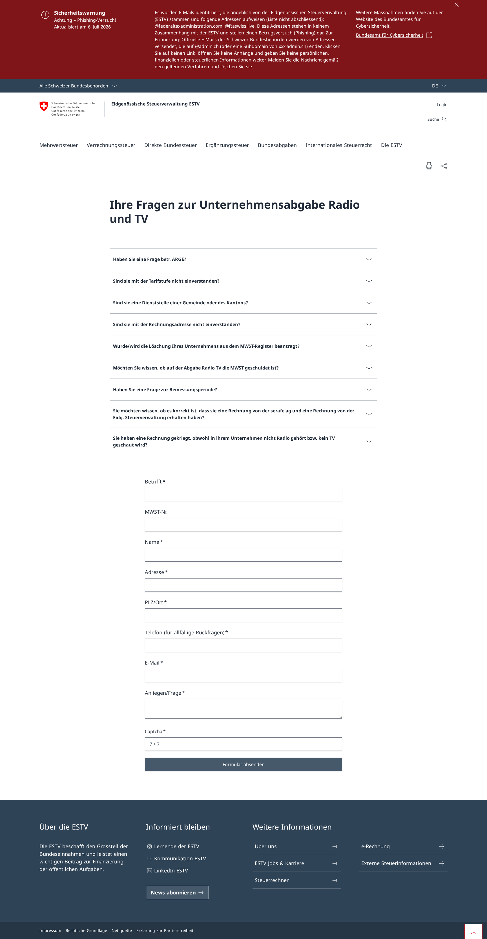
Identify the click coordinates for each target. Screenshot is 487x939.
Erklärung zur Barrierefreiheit (164, 930)
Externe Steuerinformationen (396, 863)
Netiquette (122, 930)
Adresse (154, 572)
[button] (58, 145)
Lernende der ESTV (176, 846)
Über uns (266, 846)
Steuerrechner (272, 880)
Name (152, 541)
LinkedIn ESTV (171, 870)
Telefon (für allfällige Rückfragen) (184, 632)
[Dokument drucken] (429, 165)
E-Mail (152, 662)
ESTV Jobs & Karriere (279, 863)
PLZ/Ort (154, 602)
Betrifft (153, 481)
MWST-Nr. (156, 511)
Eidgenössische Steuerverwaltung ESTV (155, 104)
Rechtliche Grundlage (86, 930)
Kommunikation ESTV (180, 858)
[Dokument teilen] (443, 166)
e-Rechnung (375, 846)
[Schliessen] (456, 4)
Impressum (50, 930)
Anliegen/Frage (163, 692)
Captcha (153, 731)
